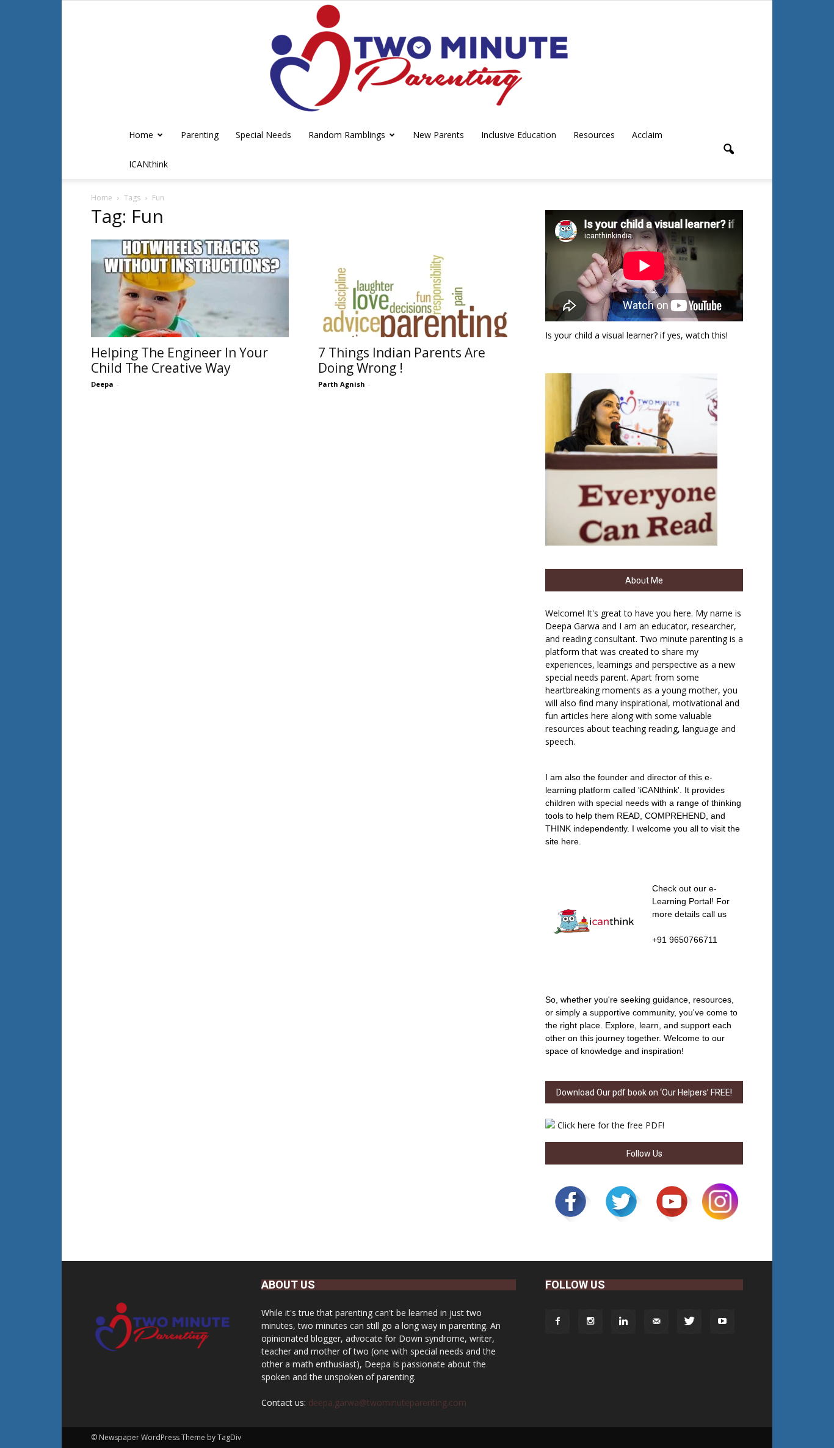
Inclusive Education (518, 135)
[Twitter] (689, 1321)
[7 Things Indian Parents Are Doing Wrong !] (417, 288)
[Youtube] (722, 1321)
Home (141, 135)
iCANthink (148, 164)
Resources (594, 135)
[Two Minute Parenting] (417, 60)
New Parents (438, 135)
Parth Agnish (341, 384)
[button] (728, 149)
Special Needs (263, 135)
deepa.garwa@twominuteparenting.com (387, 1402)
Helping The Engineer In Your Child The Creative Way (179, 360)
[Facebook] (557, 1321)
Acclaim (647, 135)
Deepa (102, 384)
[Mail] (656, 1321)
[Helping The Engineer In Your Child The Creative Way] (190, 288)
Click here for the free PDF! (610, 1125)
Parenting (200, 135)
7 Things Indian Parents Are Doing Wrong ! (401, 360)
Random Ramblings (346, 135)
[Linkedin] (623, 1321)
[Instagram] (590, 1321)
